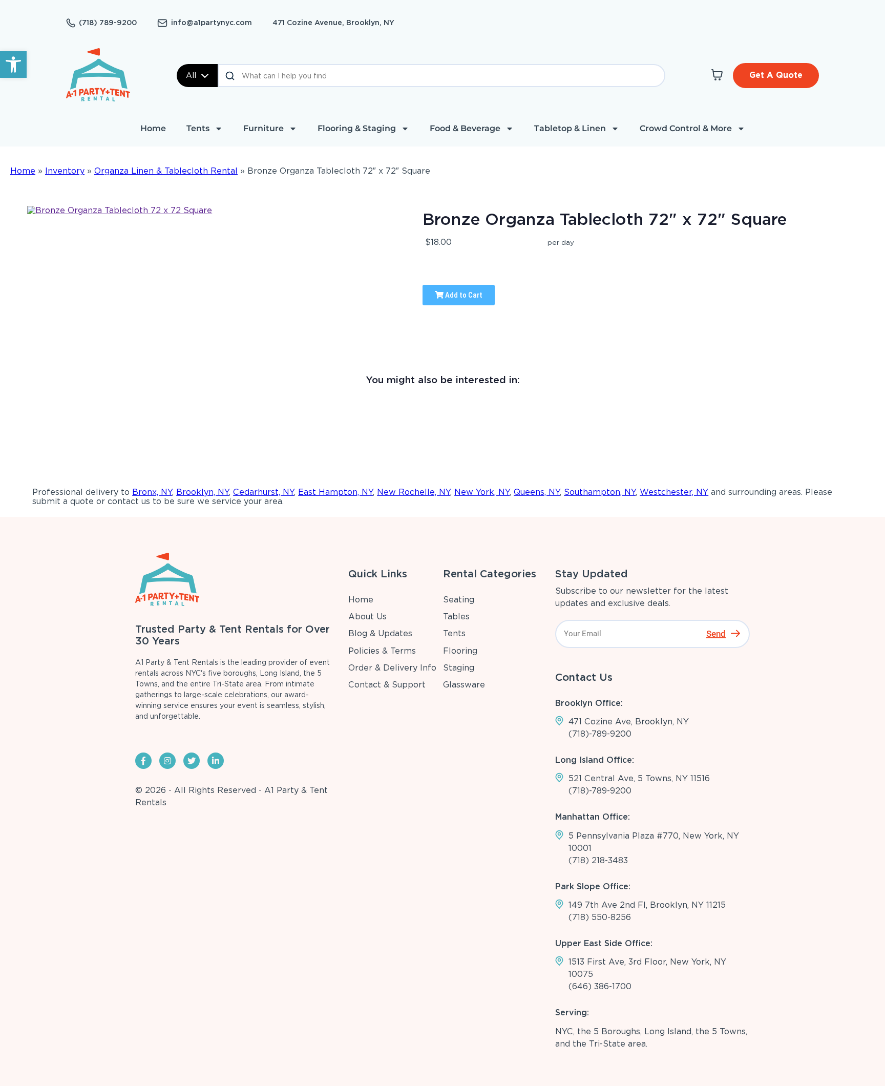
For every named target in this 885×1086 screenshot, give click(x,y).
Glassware (464, 685)
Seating (458, 599)
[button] (13, 64)
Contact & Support (387, 685)
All (191, 75)
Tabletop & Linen (570, 128)
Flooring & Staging (357, 128)
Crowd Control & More (686, 128)
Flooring (460, 651)
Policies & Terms (382, 651)
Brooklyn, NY (202, 492)
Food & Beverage (465, 128)
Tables (456, 616)
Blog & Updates (380, 633)
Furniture (263, 128)
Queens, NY (537, 492)
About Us (367, 616)
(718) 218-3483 (598, 860)
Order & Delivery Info (392, 668)
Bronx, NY (152, 492)
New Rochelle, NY (413, 492)
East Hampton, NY (335, 492)
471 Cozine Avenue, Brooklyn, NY (333, 22)
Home (153, 128)
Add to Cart (463, 295)
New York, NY (482, 492)
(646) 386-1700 (599, 986)
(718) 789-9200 (108, 22)
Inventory (65, 171)
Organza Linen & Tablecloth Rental (166, 171)
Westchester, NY (674, 492)
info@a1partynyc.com (211, 22)
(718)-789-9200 (599, 734)
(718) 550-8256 (599, 917)
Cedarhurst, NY (263, 492)
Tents (197, 128)
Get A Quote (776, 75)
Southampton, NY (600, 492)
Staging (458, 668)
